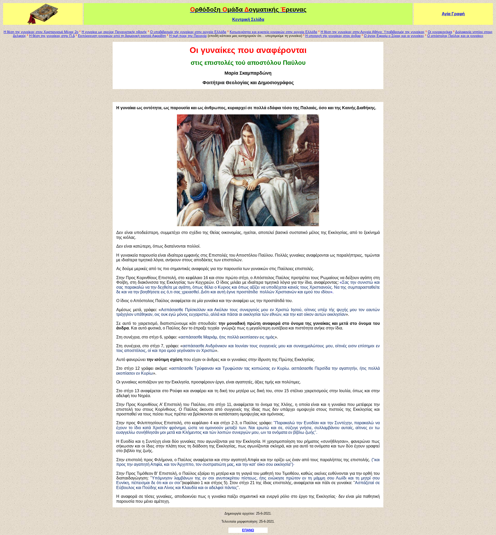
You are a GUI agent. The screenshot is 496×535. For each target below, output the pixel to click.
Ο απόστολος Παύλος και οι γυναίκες (455, 36)
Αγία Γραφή (453, 14)
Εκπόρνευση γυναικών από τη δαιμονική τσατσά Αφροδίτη (122, 36)
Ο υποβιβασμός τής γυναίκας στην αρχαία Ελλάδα (188, 32)
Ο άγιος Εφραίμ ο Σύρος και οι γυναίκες (394, 36)
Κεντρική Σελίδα (248, 19)
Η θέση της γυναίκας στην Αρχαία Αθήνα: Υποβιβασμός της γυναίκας (372, 32)
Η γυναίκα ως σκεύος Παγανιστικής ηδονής (114, 32)
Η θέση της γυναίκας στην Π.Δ (52, 36)
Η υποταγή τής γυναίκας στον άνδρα (333, 36)
